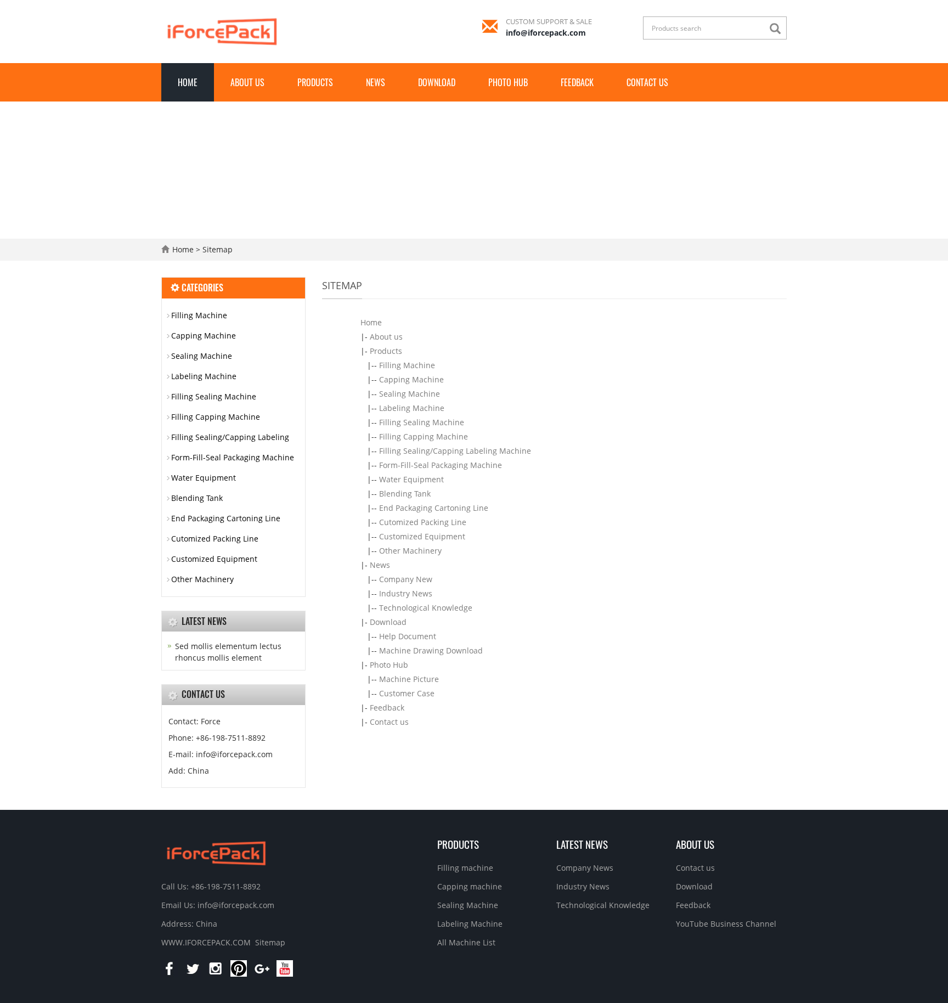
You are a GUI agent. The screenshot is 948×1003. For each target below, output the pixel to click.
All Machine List (466, 942)
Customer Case (407, 693)
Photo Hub (508, 82)
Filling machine (465, 868)
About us (247, 82)
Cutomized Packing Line (422, 522)
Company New (405, 579)
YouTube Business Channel (726, 924)
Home (188, 82)
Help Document (407, 636)
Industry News (405, 593)
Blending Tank (405, 493)
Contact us (647, 82)
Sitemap (270, 942)
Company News (584, 868)
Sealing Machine (409, 393)
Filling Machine (407, 365)
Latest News (582, 844)
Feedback (577, 82)
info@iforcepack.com (546, 32)
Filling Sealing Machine (421, 422)
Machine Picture (409, 679)
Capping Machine (411, 379)
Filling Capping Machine (423, 436)
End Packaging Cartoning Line (433, 508)
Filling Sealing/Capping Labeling (230, 437)
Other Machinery (410, 550)
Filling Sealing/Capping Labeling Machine (455, 451)
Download (436, 82)
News (375, 82)
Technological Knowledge (425, 607)
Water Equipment (411, 479)
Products (315, 82)
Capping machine (469, 886)
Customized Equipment (422, 536)
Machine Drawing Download (431, 650)
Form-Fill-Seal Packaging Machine (440, 465)
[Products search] (778, 28)
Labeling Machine (411, 408)
